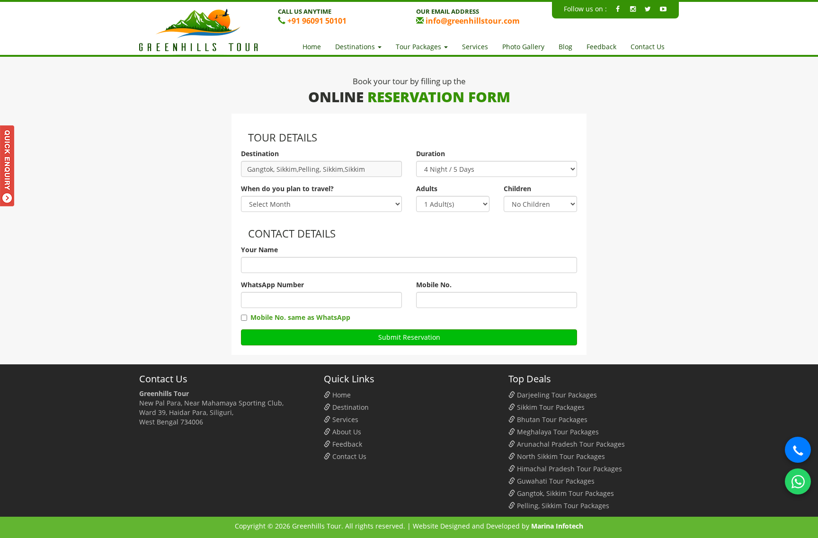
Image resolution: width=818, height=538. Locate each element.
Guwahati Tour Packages (555, 480)
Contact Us (648, 46)
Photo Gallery (523, 46)
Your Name (259, 249)
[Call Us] (798, 450)
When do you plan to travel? (287, 188)
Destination (260, 153)
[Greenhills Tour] (201, 32)
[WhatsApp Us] (798, 481)
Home (311, 46)
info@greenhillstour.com (472, 21)
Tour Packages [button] (419, 46)
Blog (565, 46)
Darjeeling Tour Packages (556, 394)
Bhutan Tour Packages (551, 419)
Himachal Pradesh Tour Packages (568, 468)
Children (517, 188)
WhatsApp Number (272, 284)
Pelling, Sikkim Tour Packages (562, 505)
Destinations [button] (356, 46)
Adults (426, 188)
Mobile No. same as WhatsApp (300, 317)
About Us (345, 431)
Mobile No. (434, 284)
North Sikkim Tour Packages (560, 456)
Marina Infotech (557, 525)
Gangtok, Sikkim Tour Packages (564, 493)
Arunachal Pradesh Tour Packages (570, 444)
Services (475, 46)
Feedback (601, 46)
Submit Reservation (409, 337)
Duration (430, 153)
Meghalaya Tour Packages (557, 431)
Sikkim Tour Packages (550, 407)
